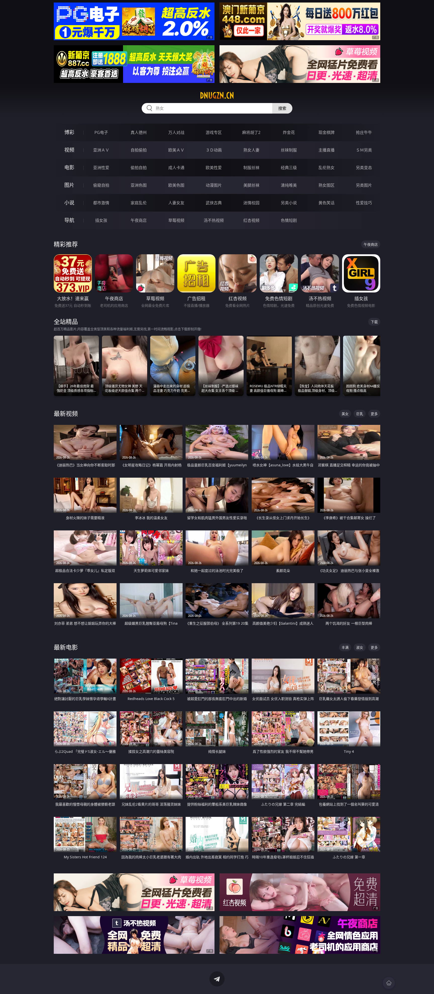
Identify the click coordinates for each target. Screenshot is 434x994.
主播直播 (326, 150)
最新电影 (66, 647)
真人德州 (139, 132)
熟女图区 (326, 185)
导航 (69, 220)
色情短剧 (289, 220)
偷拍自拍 (139, 167)
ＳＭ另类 (364, 150)
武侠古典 (214, 203)
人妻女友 (176, 203)
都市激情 (101, 203)
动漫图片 (214, 185)
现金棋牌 (326, 132)
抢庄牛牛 (364, 132)
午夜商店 (139, 220)
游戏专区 (214, 132)
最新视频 (66, 413)
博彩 (69, 132)
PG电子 (101, 132)
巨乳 (359, 413)
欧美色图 (176, 185)
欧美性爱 (214, 167)
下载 (374, 321)
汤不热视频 (214, 220)
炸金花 (289, 132)
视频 (69, 149)
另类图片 (364, 185)
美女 (345, 413)
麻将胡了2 (251, 132)
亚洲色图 (139, 185)
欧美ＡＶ (176, 150)
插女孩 (101, 220)
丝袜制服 (289, 150)
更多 (374, 413)
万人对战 (176, 132)
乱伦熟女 (326, 167)
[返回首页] (389, 983)
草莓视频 (176, 220)
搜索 (282, 108)
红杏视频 (251, 220)
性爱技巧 (364, 203)
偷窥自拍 (101, 185)
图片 (69, 185)
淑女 (359, 647)
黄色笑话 (326, 203)
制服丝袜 (251, 167)
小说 (69, 202)
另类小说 (289, 203)
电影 (69, 167)
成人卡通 (176, 167)
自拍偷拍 (139, 150)
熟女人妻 (251, 150)
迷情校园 (251, 203)
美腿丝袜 (251, 185)
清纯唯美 (289, 185)
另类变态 (364, 167)
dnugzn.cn (217, 95)
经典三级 (289, 167)
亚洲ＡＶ (101, 150)
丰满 (345, 647)
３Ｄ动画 (214, 150)
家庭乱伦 (139, 203)
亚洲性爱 (101, 167)
